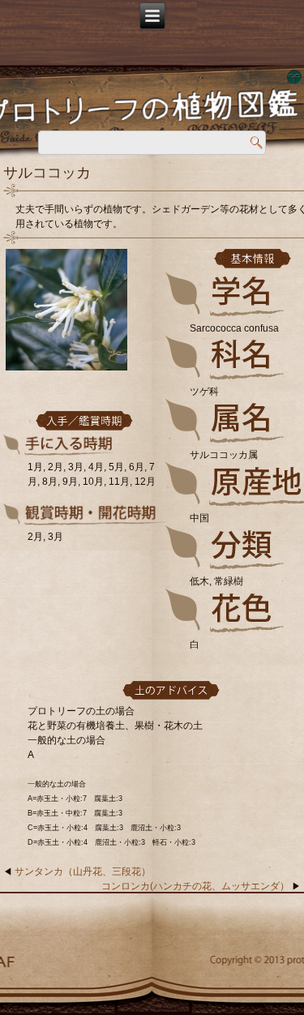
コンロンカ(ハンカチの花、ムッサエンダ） (195, 886)
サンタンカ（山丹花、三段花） (83, 871)
